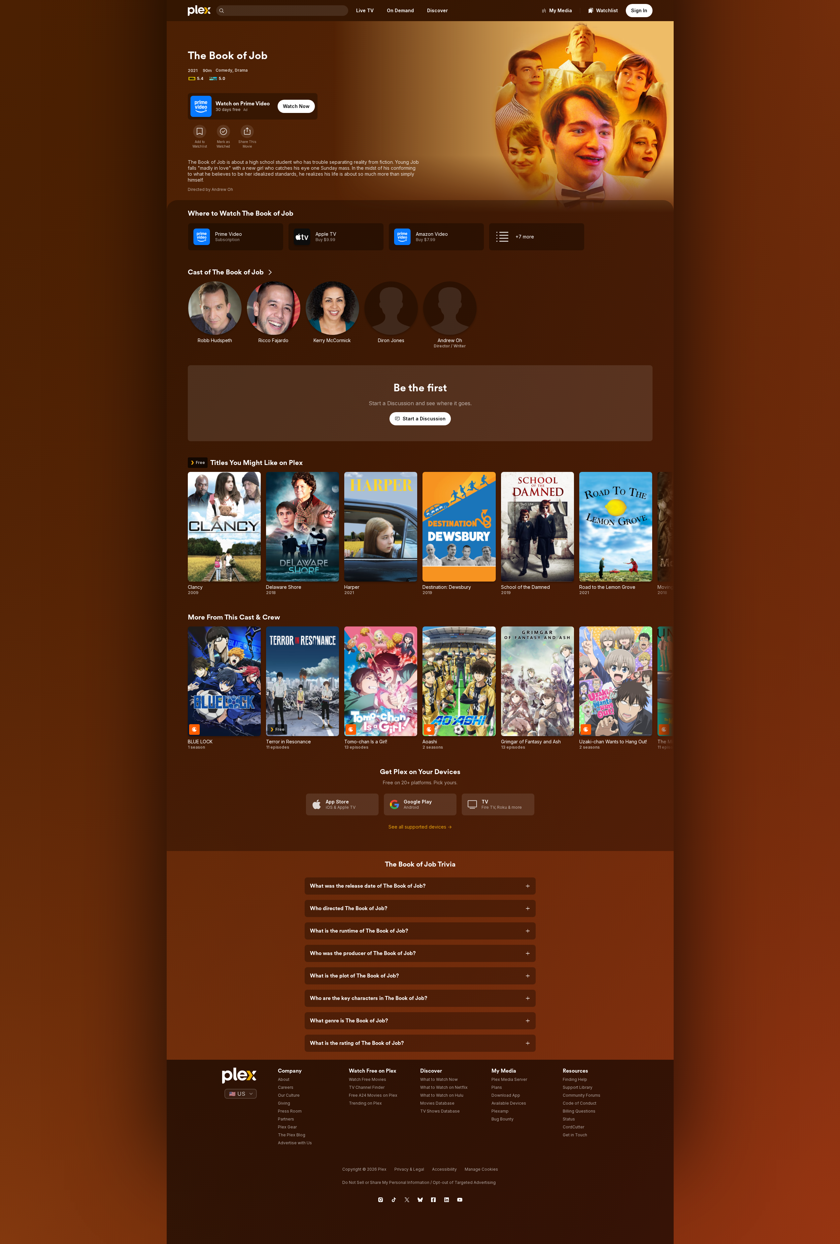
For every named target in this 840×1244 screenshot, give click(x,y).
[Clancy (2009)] (224, 533)
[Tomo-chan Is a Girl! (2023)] (380, 688)
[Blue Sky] (420, 1199)
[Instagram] (380, 1199)
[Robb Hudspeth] (215, 315)
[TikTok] (393, 1199)
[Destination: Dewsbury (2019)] (458, 533)
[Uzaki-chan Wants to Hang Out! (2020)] (615, 688)
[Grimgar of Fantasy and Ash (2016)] (537, 688)
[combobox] (286, 10)
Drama (241, 70)
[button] (247, 137)
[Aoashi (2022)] (458, 688)
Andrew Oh (222, 189)
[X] (407, 1199)
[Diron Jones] (391, 315)
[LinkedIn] (446, 1199)
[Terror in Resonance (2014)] (302, 688)
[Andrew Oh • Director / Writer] (450, 315)
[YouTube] (459, 1199)
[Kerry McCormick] (332, 315)
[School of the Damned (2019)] (537, 533)
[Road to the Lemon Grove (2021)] (615, 533)
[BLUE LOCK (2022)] (224, 688)
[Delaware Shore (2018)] (302, 533)
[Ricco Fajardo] (273, 315)
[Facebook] (433, 1199)
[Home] (199, 10)
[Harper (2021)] (380, 533)
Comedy (224, 70)
